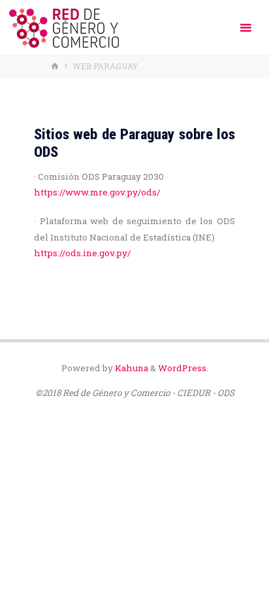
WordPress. (183, 368)
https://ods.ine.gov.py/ (82, 253)
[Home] (56, 66)
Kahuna (130, 368)
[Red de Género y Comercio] (64, 27)
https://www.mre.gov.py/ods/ (97, 192)
